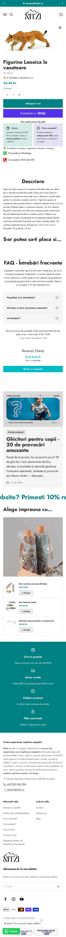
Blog (38, 818)
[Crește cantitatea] (19, 95)
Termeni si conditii (12, 807)
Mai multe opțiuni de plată (33, 121)
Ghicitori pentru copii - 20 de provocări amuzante (32, 444)
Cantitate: (7, 88)
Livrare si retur (10, 835)
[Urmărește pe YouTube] (22, 899)
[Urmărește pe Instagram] (13, 899)
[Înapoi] (3, 3)
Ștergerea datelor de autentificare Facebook (14, 842)
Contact (39, 807)
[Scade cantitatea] (7, 95)
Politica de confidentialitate (16, 813)
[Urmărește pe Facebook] (5, 899)
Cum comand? (10, 818)
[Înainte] (62, 3)
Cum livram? (9, 829)
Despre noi (41, 813)
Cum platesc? (9, 824)
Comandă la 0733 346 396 (21, 159)
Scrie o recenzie (33, 369)
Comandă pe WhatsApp (19, 153)
